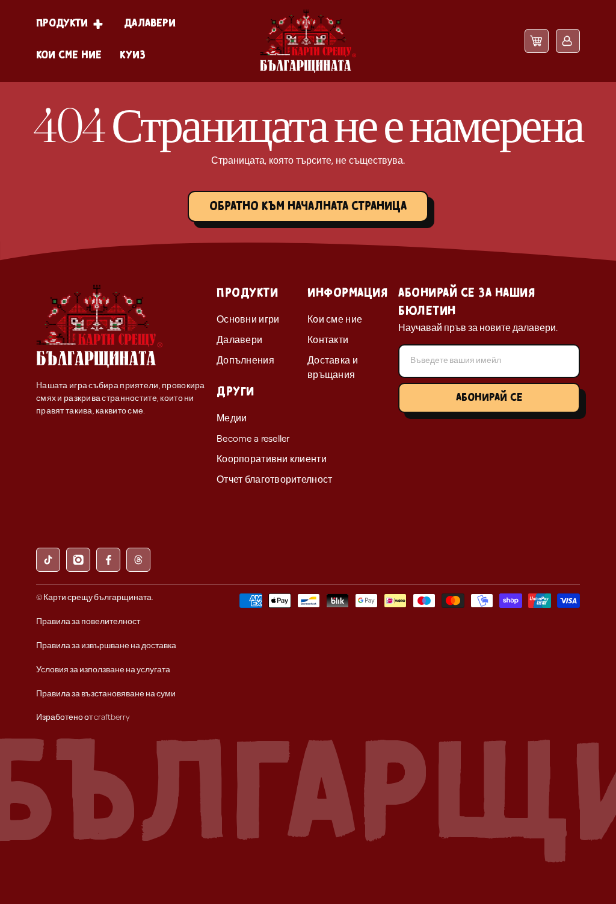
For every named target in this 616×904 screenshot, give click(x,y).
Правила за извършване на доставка (106, 646)
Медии (232, 419)
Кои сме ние (69, 54)
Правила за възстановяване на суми (106, 694)
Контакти (327, 340)
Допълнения (245, 361)
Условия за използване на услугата (103, 670)
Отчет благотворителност (274, 480)
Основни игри (248, 320)
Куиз (132, 54)
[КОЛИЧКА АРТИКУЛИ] (536, 40)
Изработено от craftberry (82, 717)
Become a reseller (253, 439)
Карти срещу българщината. (98, 597)
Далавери (150, 22)
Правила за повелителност (88, 622)
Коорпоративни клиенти (272, 460)
